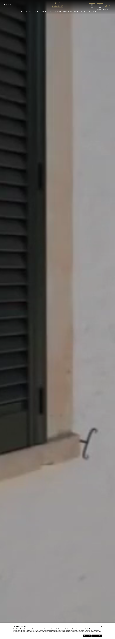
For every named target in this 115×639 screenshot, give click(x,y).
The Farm (22, 11)
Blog (95, 11)
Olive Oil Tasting (56, 11)
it (6, 4)
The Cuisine (36, 11)
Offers (83, 11)
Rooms (28, 11)
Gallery (77, 11)
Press (90, 11)
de (10, 4)
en (4, 4)
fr (8, 4)
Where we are (68, 11)
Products (45, 11)
